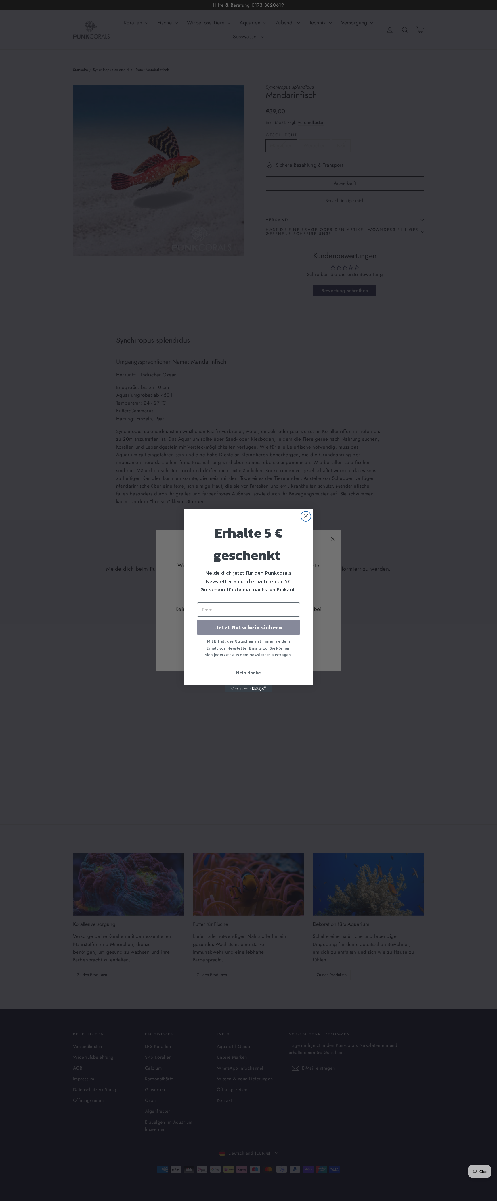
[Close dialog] (306, 516)
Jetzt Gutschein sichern (248, 627)
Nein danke (248, 672)
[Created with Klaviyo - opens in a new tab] (248, 688)
